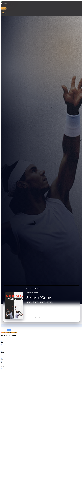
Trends (4, 8)
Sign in (3, 10)
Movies (2, 3)
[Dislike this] (35, 317)
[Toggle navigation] (2, 15)
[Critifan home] (41, 2)
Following (4, 330)
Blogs (11, 3)
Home (27, 288)
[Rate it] (39, 317)
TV (5, 3)
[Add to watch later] (28, 317)
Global (9, 330)
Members (8, 3)
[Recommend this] (31, 317)
